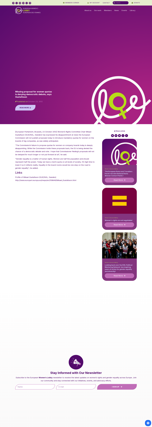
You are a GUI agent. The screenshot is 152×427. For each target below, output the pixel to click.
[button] (112, 135)
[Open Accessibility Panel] (148, 423)
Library (132, 10)
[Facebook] (13, 3)
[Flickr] (20, 3)
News (116, 10)
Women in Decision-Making (111, 168)
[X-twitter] (16, 3)
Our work (97, 10)
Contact (106, 3)
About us (87, 10)
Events (124, 10)
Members (108, 10)
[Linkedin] (30, 3)
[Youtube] (23, 3)
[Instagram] (27, 3)
